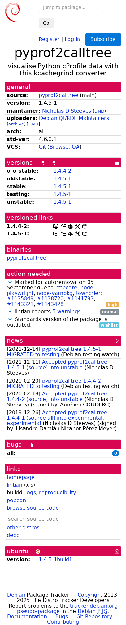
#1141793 (80, 299)
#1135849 (20, 299)
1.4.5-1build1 (55, 559)
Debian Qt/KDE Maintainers (74, 118)
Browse (58, 147)
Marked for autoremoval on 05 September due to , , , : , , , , (62, 293)
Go (46, 23)
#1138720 (50, 299)
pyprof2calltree (58, 95)
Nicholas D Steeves (66, 111)
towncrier (88, 293)
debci (14, 535)
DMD (99, 111)
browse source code (33, 508)
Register (49, 39)
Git (42, 147)
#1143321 (20, 304)
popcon (16, 500)
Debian (16, 595)
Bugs (61, 616)
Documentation (27, 616)
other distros (23, 527)
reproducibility (57, 493)
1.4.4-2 (62, 171)
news (15, 340)
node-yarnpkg (55, 293)
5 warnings (66, 311)
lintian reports (65, 312)
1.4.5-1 (62, 179)
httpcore (66, 288)
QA (75, 147)
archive (16, 124)
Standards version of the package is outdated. (62, 322)
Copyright (90, 595)
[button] (10, 282)
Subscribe (103, 39)
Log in (72, 39)
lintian (14, 485)
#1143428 (50, 304)
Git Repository (94, 616)
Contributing (63, 622)
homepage (21, 477)
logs (31, 493)
